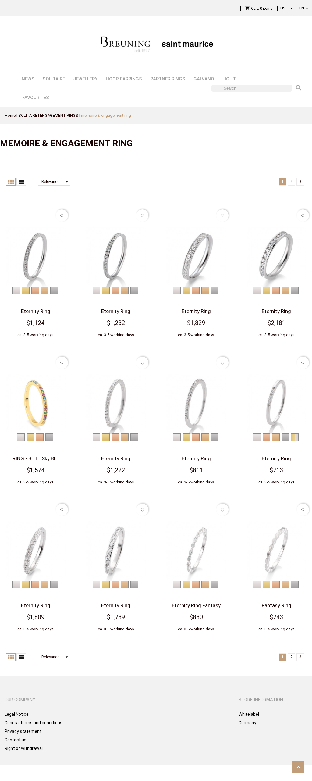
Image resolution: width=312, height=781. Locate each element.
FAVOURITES (35, 97)
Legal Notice (17, 714)
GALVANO (203, 79)
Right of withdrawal (24, 748)
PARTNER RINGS (167, 79)
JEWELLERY (85, 79)
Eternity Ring (35, 311)
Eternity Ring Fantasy (196, 605)
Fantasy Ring (276, 605)
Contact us (16, 739)
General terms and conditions (33, 722)
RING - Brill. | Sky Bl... (35, 458)
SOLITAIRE (54, 79)
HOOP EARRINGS (124, 79)
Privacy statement (23, 731)
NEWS (28, 79)
